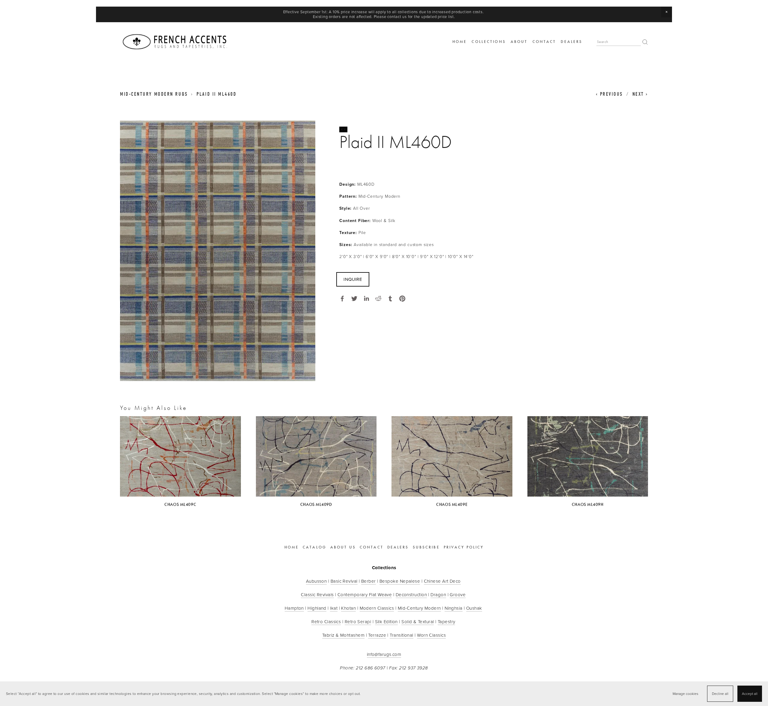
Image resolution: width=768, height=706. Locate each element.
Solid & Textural (417, 621)
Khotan (348, 608)
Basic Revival (344, 581)
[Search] (645, 42)
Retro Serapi (358, 621)
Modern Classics (377, 608)
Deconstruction (411, 594)
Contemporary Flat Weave (365, 594)
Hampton (294, 608)
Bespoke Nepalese (400, 581)
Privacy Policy (464, 547)
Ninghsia (454, 608)
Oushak (474, 608)
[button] (666, 12)
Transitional (401, 635)
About (519, 41)
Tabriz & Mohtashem (343, 635)
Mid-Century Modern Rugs (154, 94)
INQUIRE (353, 279)
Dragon (438, 594)
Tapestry (446, 621)
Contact (544, 41)
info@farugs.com (384, 654)
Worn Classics (431, 635)
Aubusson (316, 581)
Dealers (571, 41)
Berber (368, 581)
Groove (458, 594)
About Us (343, 547)
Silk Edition (386, 621)
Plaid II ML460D (216, 94)
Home (459, 41)
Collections (489, 41)
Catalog (314, 547)
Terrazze (377, 635)
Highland (317, 608)
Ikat (334, 608)
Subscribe (426, 547)
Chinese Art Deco (442, 581)
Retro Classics (326, 621)
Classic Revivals (317, 594)
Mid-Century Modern (419, 608)
